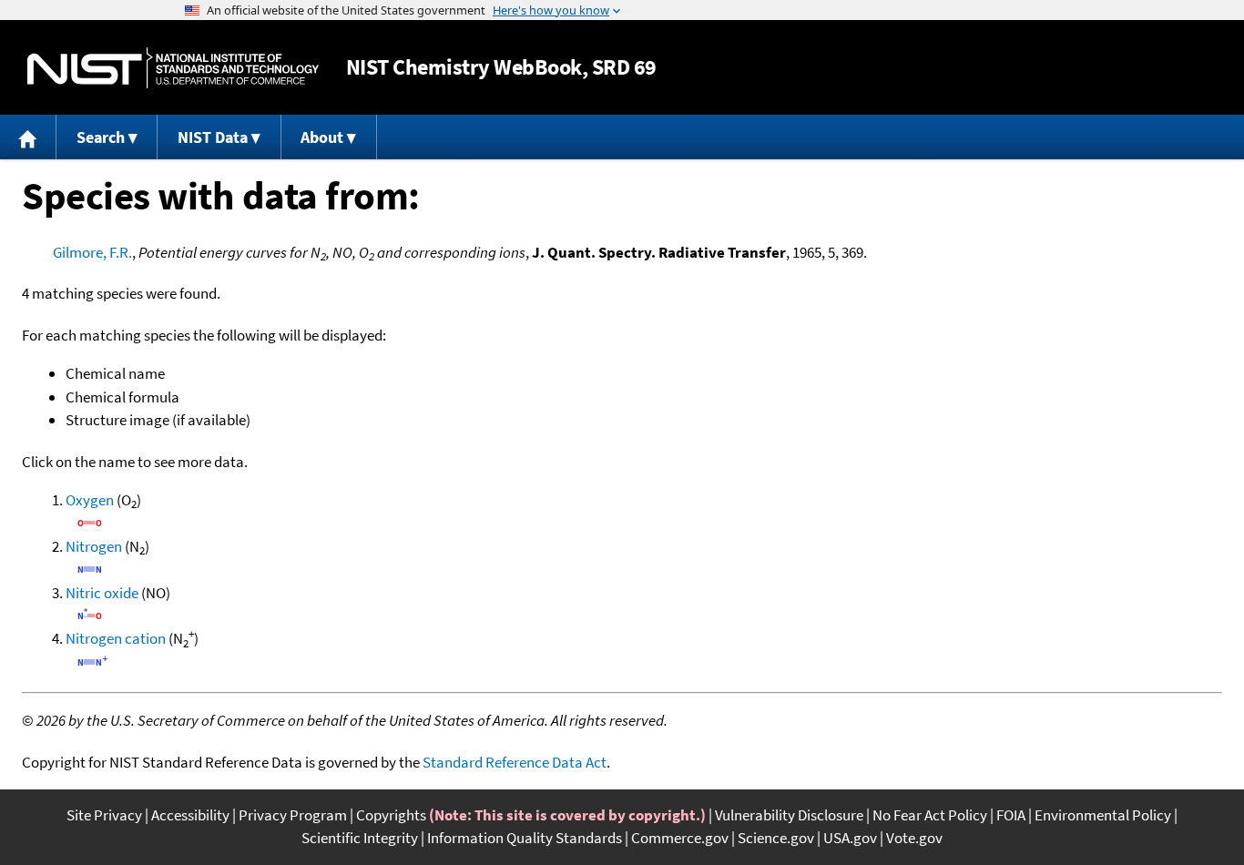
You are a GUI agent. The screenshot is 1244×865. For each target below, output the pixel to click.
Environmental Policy (1103, 815)
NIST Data (213, 137)
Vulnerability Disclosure (789, 815)
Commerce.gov (680, 838)
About (322, 137)
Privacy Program (293, 815)
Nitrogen (94, 546)
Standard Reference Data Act (515, 762)
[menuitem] (28, 137)
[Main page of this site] (28, 137)
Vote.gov (914, 838)
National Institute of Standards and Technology (173, 67)
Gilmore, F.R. (92, 252)
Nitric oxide (102, 593)
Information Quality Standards (524, 838)
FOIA (1010, 815)
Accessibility (190, 815)
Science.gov (776, 838)
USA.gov (850, 838)
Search (100, 137)
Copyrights (391, 815)
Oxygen (90, 500)
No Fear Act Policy (929, 815)
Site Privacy (104, 815)
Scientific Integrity (359, 838)
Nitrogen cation (116, 638)
